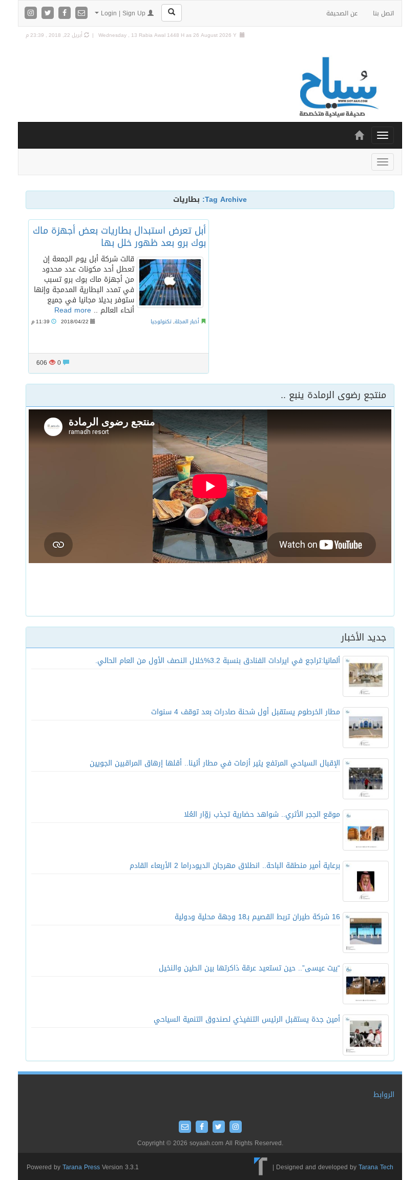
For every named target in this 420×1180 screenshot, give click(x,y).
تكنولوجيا (161, 321)
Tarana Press (81, 1167)
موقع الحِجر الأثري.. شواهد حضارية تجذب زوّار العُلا (262, 814)
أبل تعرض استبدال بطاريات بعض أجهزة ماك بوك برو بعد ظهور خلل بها (119, 236)
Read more (72, 310)
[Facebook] (65, 13)
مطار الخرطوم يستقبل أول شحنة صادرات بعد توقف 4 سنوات (245, 712)
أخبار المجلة (187, 321)
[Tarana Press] (260, 1167)
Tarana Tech (376, 1167)
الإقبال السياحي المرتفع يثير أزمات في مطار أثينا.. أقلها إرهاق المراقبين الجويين (215, 763)
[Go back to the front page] (338, 88)
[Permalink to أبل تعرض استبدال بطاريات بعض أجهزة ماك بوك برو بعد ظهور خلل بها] (170, 282)
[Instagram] (32, 13)
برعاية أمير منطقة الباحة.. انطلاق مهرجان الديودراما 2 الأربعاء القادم (235, 866)
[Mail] (81, 13)
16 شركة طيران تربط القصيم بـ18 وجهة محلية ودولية (257, 917)
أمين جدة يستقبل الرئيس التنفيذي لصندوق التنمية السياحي (247, 1019)
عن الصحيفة (342, 13)
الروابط (383, 1095)
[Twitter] (48, 13)
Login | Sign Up (123, 13)
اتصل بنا (383, 13)
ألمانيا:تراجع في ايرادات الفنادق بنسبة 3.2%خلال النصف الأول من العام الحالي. (217, 661)
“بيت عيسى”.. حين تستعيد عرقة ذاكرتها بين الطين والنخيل (249, 968)
